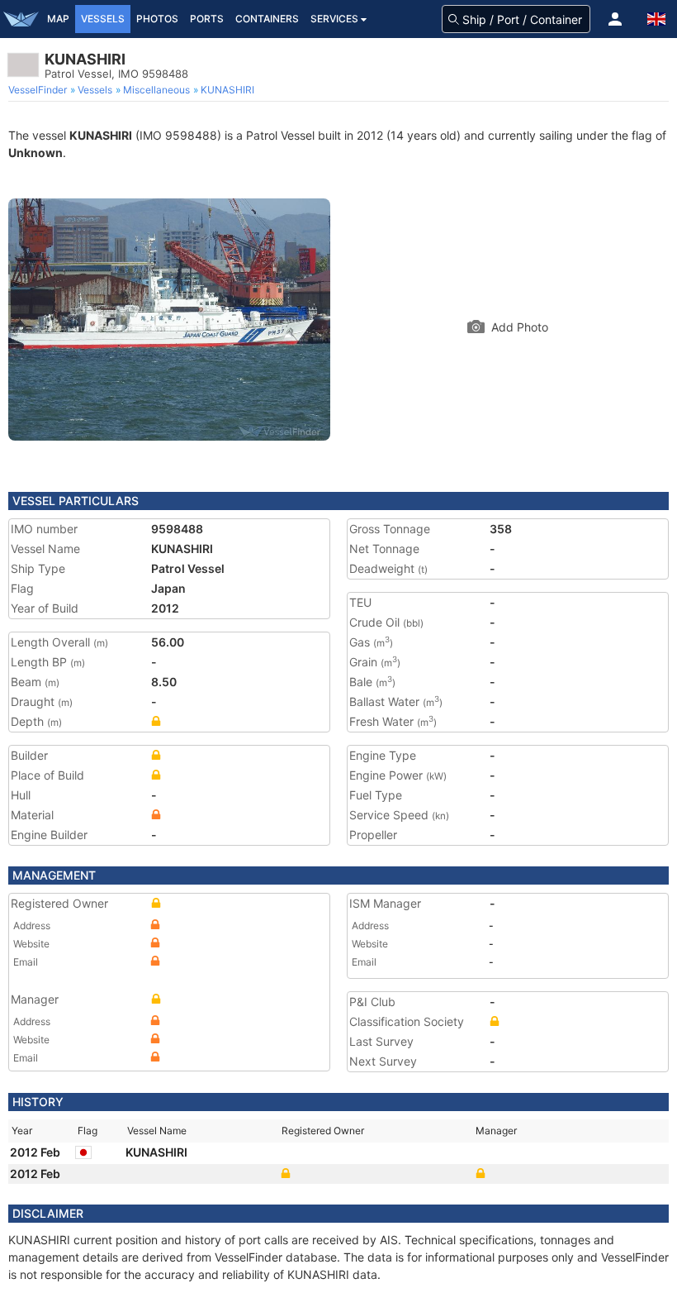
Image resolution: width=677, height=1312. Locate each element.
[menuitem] (39, 90)
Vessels (103, 18)
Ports (207, 18)
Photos (157, 18)
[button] (615, 19)
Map (58, 18)
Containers (267, 18)
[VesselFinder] (20, 19)
